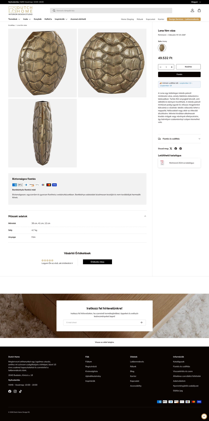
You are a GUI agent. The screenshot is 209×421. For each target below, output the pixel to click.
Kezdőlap (11, 25)
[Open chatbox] (204, 416)
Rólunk (140, 19)
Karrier (161, 19)
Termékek (12, 19)
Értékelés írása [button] (97, 262)
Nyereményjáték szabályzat (185, 386)
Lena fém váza (22, 25)
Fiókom (88, 361)
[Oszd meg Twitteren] (170, 148)
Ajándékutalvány (93, 376)
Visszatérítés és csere (183, 371)
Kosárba (188, 67)
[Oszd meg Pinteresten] (180, 148)
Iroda (25, 19)
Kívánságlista (91, 371)
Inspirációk (60, 19)
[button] (199, 10)
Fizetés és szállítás (181, 366)
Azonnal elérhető (78, 19)
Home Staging (127, 19)
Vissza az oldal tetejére (104, 342)
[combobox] (111, 10)
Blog (132, 371)
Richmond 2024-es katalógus (181, 163)
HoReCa (48, 19)
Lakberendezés (137, 361)
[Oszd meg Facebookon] (175, 148)
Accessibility (136, 386)
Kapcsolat (150, 19)
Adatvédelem (179, 381)
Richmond (162, 35)
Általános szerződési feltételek (187, 376)
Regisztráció (91, 366)
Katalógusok (178, 361)
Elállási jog (178, 390)
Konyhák (38, 19)
